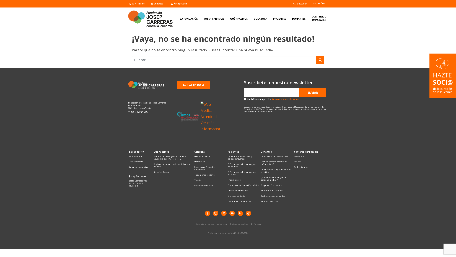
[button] (299, 3)
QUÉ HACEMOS (239, 18)
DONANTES (299, 18)
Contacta (158, 3)
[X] (224, 213)
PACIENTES (279, 18)
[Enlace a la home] (152, 19)
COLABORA (260, 18)
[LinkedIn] (240, 213)
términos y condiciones (285, 99)
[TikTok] (248, 213)
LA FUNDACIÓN (189, 18)
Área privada (180, 3)
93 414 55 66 (138, 3)
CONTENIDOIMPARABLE (319, 18)
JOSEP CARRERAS (214, 18)
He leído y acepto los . (273, 99)
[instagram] (215, 213)
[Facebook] (207, 213)
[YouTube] (232, 213)
